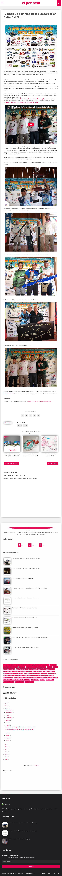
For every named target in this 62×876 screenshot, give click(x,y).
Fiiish (34, 669)
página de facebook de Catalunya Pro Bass (39, 401)
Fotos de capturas (8, 671)
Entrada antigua (52, 463)
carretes (10, 667)
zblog (31, 681)
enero (8, 740)
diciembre (9, 710)
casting (16, 667)
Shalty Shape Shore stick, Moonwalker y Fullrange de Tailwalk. (22, 102)
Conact (48, 873)
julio (7, 722)
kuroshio (5, 673)
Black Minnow (23, 99)
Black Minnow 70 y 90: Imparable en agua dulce (25, 627)
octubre (8, 715)
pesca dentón (52, 673)
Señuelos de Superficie (31, 677)
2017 (6, 703)
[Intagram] (40, 545)
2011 (6, 752)
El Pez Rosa (8, 21)
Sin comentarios (17, 21)
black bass (37, 665)
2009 (6, 757)
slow (28, 679)
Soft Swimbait (35, 679)
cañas (5, 667)
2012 (6, 749)
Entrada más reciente (11, 463)
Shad (56, 677)
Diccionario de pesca (9, 669)
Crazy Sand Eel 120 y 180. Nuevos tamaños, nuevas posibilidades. (30, 637)
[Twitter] (29, 545)
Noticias (20, 673)
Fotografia (40, 669)
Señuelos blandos (19, 677)
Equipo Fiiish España (26, 669)
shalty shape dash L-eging (19, 679)
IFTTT (33, 671)
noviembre (9, 712)
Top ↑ (58, 873)
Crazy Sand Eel (32, 99)
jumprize (51, 671)
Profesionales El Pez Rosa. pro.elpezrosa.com (24, 608)
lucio (16, 673)
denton (55, 667)
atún (32, 665)
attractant (26, 665)
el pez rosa (31, 2)
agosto (8, 720)
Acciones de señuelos (17, 665)
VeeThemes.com (30, 873)
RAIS (36, 675)
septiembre (9, 717)
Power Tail (12, 675)
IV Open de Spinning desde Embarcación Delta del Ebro (20, 727)
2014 (6, 744)
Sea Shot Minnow (8, 677)
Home (43, 873)
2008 (6, 759)
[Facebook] (19, 545)
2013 (6, 746)
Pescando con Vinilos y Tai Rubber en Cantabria (25, 647)
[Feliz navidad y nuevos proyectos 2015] (49, 444)
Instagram (39, 671)
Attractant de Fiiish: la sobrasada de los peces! (31, 454)
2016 (6, 706)
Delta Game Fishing (9, 393)
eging (17, 669)
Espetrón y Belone (42, 99)
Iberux (29, 671)
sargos (52, 675)
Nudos (33, 673)
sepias (51, 677)
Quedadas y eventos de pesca (25, 675)
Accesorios (6, 665)
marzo (8, 735)
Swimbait (5, 681)
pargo (38, 673)
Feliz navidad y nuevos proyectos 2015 (49, 454)
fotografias (47, 669)
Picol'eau (5, 675)
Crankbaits (22, 667)
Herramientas (18, 671)
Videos (27, 681)
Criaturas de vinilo (41, 667)
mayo (7, 725)
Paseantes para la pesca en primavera (23, 578)
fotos (52, 669)
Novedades (27, 673)
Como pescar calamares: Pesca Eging (19, 839)
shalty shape (6, 679)
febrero (8, 738)
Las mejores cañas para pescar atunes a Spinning (26, 558)
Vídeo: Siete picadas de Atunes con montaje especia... (20, 729)
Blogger (37, 765)
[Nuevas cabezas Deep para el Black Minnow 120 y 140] (12, 444)
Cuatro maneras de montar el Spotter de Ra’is (24, 617)
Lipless (11, 673)
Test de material (19, 681)
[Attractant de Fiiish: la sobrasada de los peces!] (30, 444)
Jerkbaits (45, 671)
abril (7, 733)
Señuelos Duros (44, 677)
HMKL (24, 671)
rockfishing (41, 675)
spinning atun (50, 679)
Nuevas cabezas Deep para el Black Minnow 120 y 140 (12, 454)
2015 (6, 708)
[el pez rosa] (6, 804)
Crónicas (49, 667)
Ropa (47, 675)
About (53, 873)
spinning (42, 679)
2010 (6, 754)
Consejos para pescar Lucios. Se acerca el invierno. (26, 568)
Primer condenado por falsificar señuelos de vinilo (26, 598)
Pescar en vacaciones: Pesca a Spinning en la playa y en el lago (29, 588)
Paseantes (44, 673)
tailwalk (12, 681)
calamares (53, 665)
